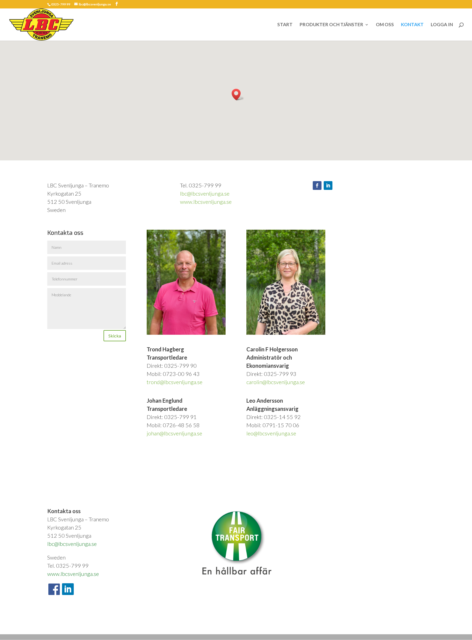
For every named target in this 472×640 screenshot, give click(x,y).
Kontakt (82, 626)
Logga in (117, 626)
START (285, 25)
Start (50, 626)
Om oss (65, 626)
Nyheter (100, 626)
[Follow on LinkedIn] (328, 185)
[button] (238, 94)
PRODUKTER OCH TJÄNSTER (331, 25)
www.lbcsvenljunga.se (206, 201)
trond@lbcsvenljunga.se (174, 382)
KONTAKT (412, 25)
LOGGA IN (442, 25)
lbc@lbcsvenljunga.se (204, 193)
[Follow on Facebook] (317, 185)
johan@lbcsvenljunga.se (174, 433)
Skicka (114, 335)
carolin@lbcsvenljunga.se (275, 382)
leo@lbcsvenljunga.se (271, 433)
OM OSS (385, 25)
